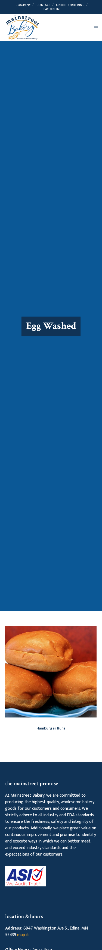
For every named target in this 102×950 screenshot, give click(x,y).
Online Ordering (70, 5)
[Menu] (94, 27)
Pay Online (52, 9)
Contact (43, 5)
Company (23, 5)
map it (23, 935)
